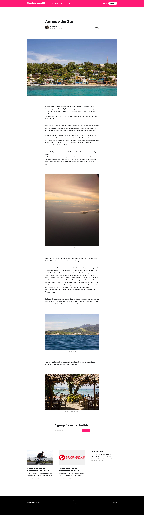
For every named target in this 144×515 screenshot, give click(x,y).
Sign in (105, 3)
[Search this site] (100, 3)
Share (96, 27)
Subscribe (113, 3)
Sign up (74, 503)
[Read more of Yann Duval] (47, 27)
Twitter (61, 3)
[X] (73, 500)
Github (65, 3)
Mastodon (69, 3)
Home (51, 3)
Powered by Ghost (112, 502)
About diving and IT (36, 3)
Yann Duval (53, 26)
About (56, 3)
